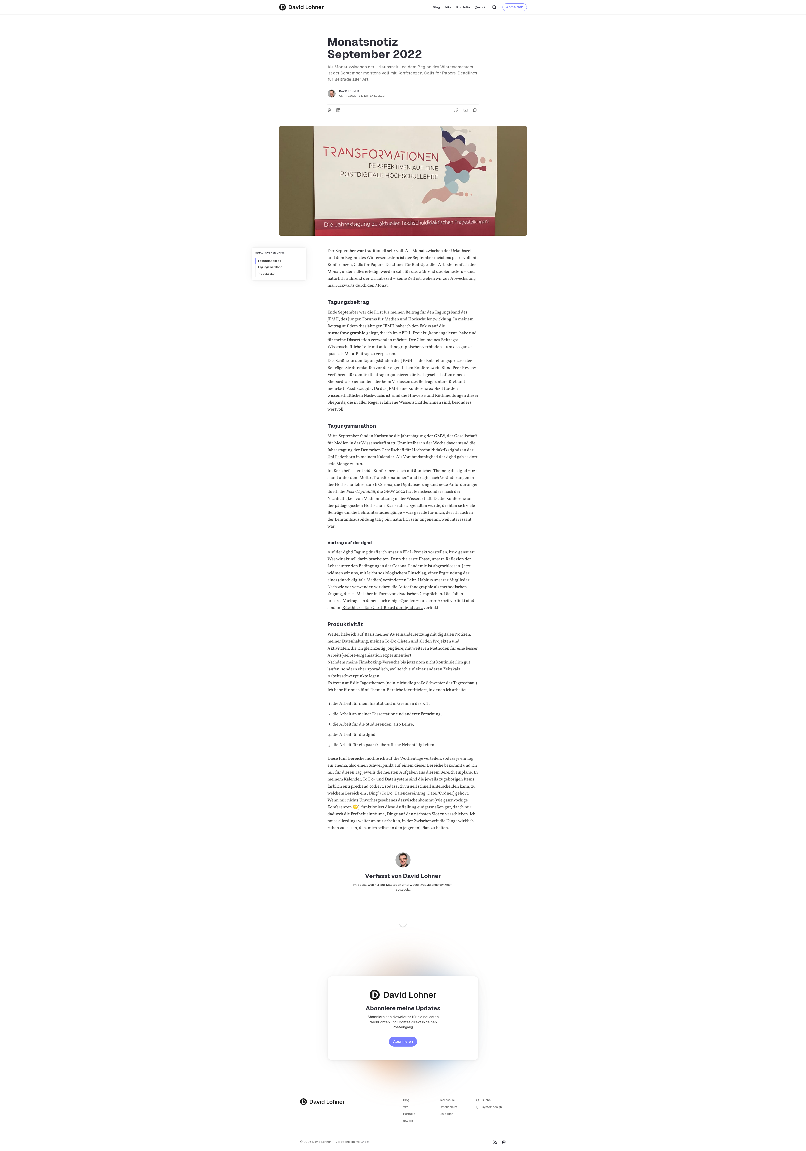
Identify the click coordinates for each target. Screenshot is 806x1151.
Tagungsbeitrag (269, 261)
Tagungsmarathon (270, 267)
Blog (436, 7)
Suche (486, 1100)
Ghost (364, 1141)
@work (480, 7)
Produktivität (266, 273)
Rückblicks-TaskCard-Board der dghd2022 (382, 608)
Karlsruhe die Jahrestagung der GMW (409, 436)
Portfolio (463, 7)
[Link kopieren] (456, 110)
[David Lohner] (301, 7)
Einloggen (446, 1114)
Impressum (447, 1100)
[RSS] (495, 1142)
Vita (448, 7)
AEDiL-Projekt (413, 333)
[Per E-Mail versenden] (465, 110)
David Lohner (349, 91)
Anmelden (514, 7)
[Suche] (494, 7)
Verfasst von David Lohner (403, 876)
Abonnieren (403, 1041)
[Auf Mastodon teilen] (329, 110)
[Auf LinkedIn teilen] (338, 110)
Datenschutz (448, 1107)
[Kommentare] (476, 110)
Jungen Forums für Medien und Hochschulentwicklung (399, 319)
